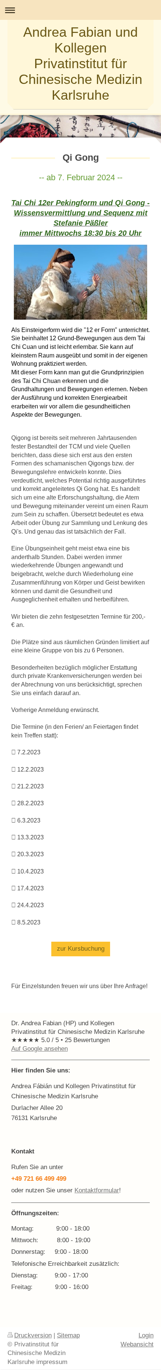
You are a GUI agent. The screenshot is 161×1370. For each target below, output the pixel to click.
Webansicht (137, 1344)
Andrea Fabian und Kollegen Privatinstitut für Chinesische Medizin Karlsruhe (80, 63)
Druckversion (33, 1335)
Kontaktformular (97, 1190)
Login (146, 1335)
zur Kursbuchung (80, 948)
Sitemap (68, 1335)
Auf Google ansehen (39, 1048)
